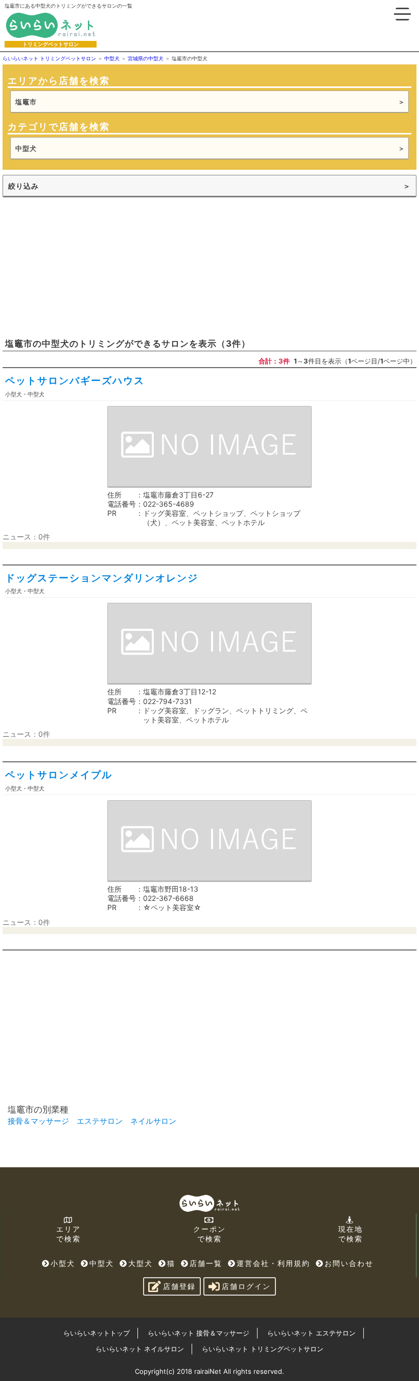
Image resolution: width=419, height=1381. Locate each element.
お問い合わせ (349, 1263)
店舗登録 (179, 1286)
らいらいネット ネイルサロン (140, 1349)
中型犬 (101, 1263)
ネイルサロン (153, 1121)
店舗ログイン (246, 1286)
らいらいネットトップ (96, 1333)
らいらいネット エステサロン (311, 1333)
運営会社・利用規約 (273, 1263)
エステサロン (100, 1121)
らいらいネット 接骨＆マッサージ (198, 1333)
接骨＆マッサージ (38, 1121)
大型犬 (140, 1263)
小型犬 (63, 1263)
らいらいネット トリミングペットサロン (262, 1349)
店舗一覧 (206, 1263)
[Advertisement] (79, 266)
